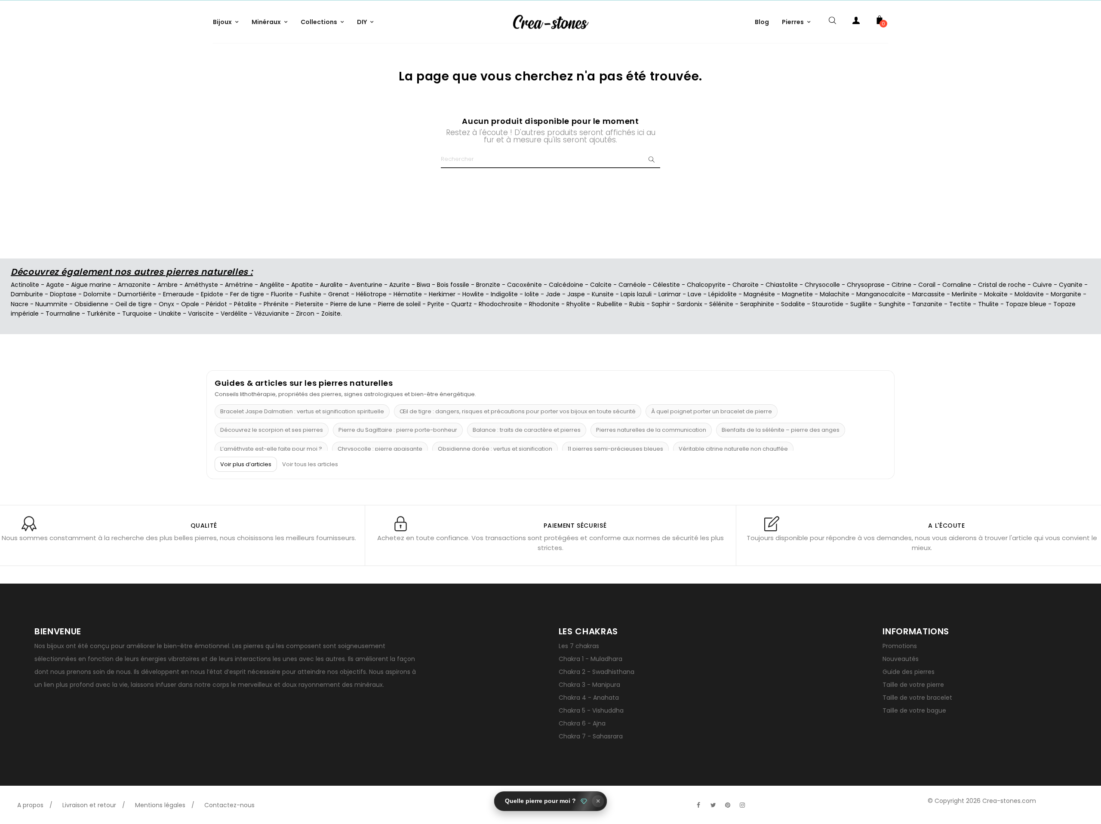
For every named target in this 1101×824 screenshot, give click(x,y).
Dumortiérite (137, 294)
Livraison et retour (89, 805)
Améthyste (201, 284)
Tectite (960, 304)
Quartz (461, 304)
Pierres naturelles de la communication (651, 430)
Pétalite (245, 304)
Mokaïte (996, 294)
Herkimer (442, 294)
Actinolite (25, 284)
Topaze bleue (1026, 304)
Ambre (167, 284)
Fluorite (282, 294)
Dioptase (63, 294)
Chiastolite (782, 284)
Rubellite (609, 304)
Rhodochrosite (500, 304)
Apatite (302, 284)
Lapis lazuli (636, 294)
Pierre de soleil (399, 304)
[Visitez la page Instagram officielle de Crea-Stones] (742, 805)
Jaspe (576, 294)
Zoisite (331, 313)
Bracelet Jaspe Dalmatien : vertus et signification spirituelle (302, 411)
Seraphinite (757, 304)
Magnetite (797, 294)
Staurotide (827, 304)
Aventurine (366, 284)
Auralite (331, 284)
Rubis (637, 304)
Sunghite (892, 304)
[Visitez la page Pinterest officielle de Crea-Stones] (727, 805)
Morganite (1066, 294)
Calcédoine (566, 284)
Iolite (532, 294)
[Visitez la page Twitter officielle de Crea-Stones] (713, 805)
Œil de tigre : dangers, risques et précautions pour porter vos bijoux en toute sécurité (518, 411)
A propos (30, 805)
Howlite (473, 294)
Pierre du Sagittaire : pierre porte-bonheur (397, 430)
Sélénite (721, 304)
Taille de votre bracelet (917, 697)
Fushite (310, 294)
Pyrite (435, 304)
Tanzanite (927, 304)
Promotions (900, 646)
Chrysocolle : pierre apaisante (380, 449)
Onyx (166, 304)
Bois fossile (453, 284)
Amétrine (239, 284)
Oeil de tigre (133, 304)
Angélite (272, 284)
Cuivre (1042, 284)
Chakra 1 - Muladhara (590, 659)
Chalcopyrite (706, 284)
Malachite (834, 294)
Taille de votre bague (914, 710)
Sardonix (689, 304)
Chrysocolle (822, 284)
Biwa (423, 284)
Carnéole (632, 284)
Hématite (408, 294)
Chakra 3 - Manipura (589, 684)
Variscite (201, 313)
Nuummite (51, 304)
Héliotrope (371, 294)
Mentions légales (160, 805)
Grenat (338, 294)
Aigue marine (91, 284)
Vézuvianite (271, 313)
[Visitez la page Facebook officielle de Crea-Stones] (698, 805)
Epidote (212, 294)
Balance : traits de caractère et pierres (527, 430)
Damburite (27, 294)
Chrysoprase (866, 284)
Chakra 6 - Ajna (582, 723)
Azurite (399, 284)
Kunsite (603, 294)
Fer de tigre (247, 294)
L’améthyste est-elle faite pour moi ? (271, 449)
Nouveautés (901, 659)
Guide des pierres (909, 671)
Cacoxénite (524, 284)
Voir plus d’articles (245, 464)
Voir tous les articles (310, 464)
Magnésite (759, 294)
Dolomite (97, 294)
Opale (190, 304)
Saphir (661, 304)
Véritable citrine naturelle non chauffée (733, 449)
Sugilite (861, 304)
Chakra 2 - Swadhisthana (596, 671)
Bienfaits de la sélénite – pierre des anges (781, 430)
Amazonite (134, 284)
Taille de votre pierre (913, 684)
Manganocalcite (880, 294)
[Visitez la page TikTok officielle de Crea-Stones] (756, 800)
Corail (926, 284)
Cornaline (956, 284)
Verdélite (234, 313)
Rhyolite (578, 304)
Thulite (988, 304)
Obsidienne (91, 304)
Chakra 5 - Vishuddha (591, 710)
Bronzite (488, 284)
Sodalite (793, 304)
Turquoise (137, 313)
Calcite (601, 284)
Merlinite (964, 294)
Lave (694, 294)
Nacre (19, 304)
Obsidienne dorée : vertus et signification (495, 449)
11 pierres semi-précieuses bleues (615, 449)
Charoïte (745, 284)
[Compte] (855, 22)
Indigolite (504, 294)
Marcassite (928, 294)
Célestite (666, 284)
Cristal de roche (1002, 284)
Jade (553, 294)
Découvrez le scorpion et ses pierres (271, 430)
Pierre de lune (350, 304)
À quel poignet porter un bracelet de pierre (711, 411)
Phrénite (276, 304)
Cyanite (1071, 284)
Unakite (170, 313)
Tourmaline (63, 313)
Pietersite (309, 304)
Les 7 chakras (579, 646)
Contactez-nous (229, 805)
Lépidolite (722, 294)
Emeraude (178, 294)
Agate (55, 284)
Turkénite (101, 313)
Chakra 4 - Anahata (589, 697)
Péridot (216, 304)
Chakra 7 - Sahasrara (591, 736)
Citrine (901, 284)
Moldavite (1029, 294)
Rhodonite (544, 304)
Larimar (669, 294)
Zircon (305, 313)
